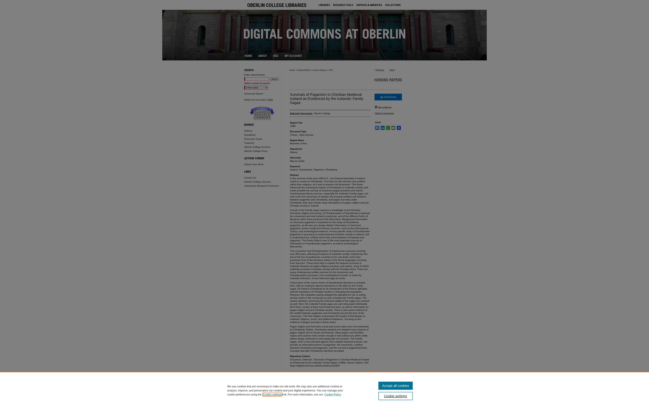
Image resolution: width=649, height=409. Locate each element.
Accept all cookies (395, 386)
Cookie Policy (332, 394)
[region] (324, 390)
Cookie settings (272, 394)
